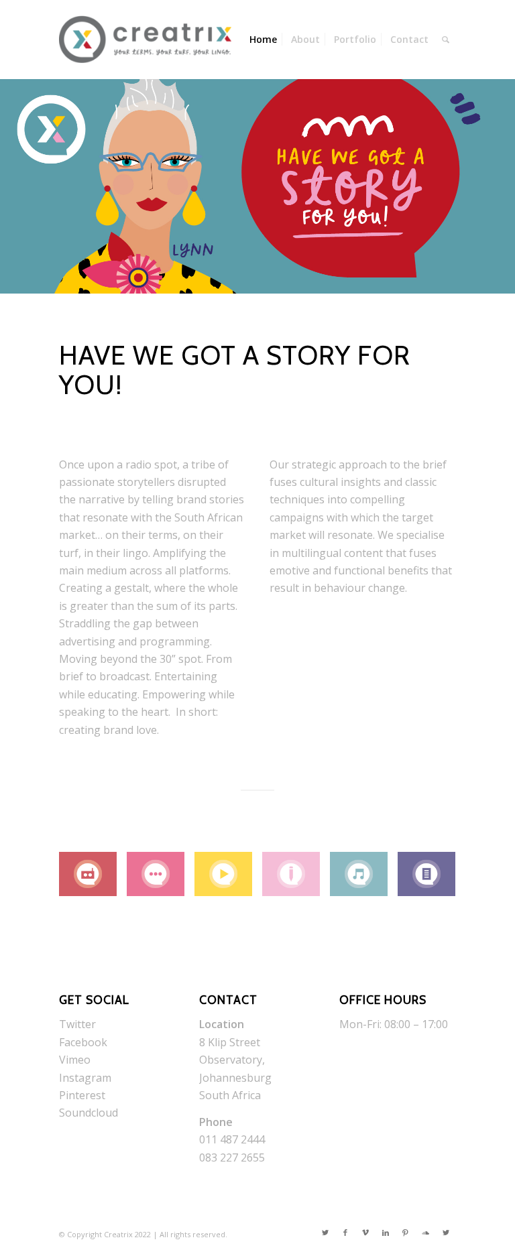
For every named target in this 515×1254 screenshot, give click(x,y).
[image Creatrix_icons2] (160, 879)
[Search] (445, 39)
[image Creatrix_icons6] (431, 879)
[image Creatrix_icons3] (228, 879)
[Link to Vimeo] (365, 1232)
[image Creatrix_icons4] (296, 879)
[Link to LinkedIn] (386, 1232)
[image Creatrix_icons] (93, 879)
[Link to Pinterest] (406, 1232)
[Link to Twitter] (325, 1232)
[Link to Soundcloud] (426, 1232)
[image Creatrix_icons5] (364, 879)
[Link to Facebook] (345, 1232)
